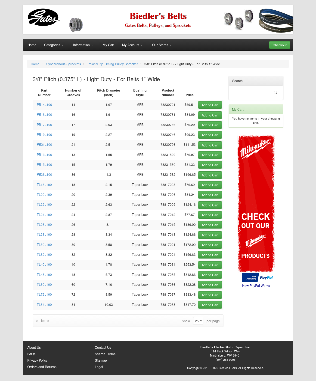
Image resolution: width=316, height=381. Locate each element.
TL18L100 (44, 184)
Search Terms (105, 353)
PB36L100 (44, 174)
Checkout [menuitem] (280, 45)
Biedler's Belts (158, 15)
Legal (99, 366)
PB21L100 (44, 144)
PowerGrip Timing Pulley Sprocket (113, 64)
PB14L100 (44, 104)
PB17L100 (44, 124)
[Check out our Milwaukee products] (256, 186)
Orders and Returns (41, 366)
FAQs (31, 353)
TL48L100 (44, 274)
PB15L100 (44, 164)
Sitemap (101, 360)
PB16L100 (44, 114)
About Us (34, 347)
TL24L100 (44, 214)
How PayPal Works (256, 285)
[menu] (158, 45)
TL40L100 (44, 264)
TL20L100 (44, 194)
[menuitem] (32, 45)
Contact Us (103, 347)
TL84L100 (44, 304)
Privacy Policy (37, 360)
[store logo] (43, 17)
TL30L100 (44, 244)
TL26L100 (44, 224)
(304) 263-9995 (225, 359)
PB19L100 (44, 134)
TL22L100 (44, 204)
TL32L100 (44, 254)
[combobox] (256, 92)
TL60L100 (44, 284)
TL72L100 (44, 294)
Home (35, 64)
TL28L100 (44, 234)
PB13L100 (44, 154)
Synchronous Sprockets (64, 64)
